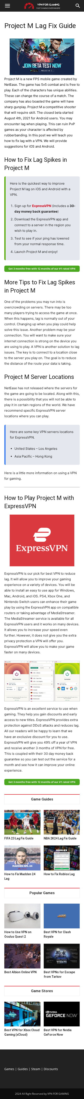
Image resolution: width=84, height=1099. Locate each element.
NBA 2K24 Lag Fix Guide (60, 838)
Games (9, 1069)
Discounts (51, 1069)
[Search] (78, 6)
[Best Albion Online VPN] (22, 956)
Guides (23, 1069)
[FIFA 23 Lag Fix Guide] (22, 822)
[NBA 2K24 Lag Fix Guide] (62, 822)
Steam (35, 1069)
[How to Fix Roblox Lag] (62, 857)
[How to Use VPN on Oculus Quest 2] (22, 916)
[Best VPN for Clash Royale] (62, 916)
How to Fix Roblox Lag (59, 874)
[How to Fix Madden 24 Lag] (22, 857)
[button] (7, 6)
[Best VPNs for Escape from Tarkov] (62, 956)
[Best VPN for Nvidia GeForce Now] (62, 1014)
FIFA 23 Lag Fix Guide (18, 838)
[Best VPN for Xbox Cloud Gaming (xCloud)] (22, 1014)
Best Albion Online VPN (20, 972)
